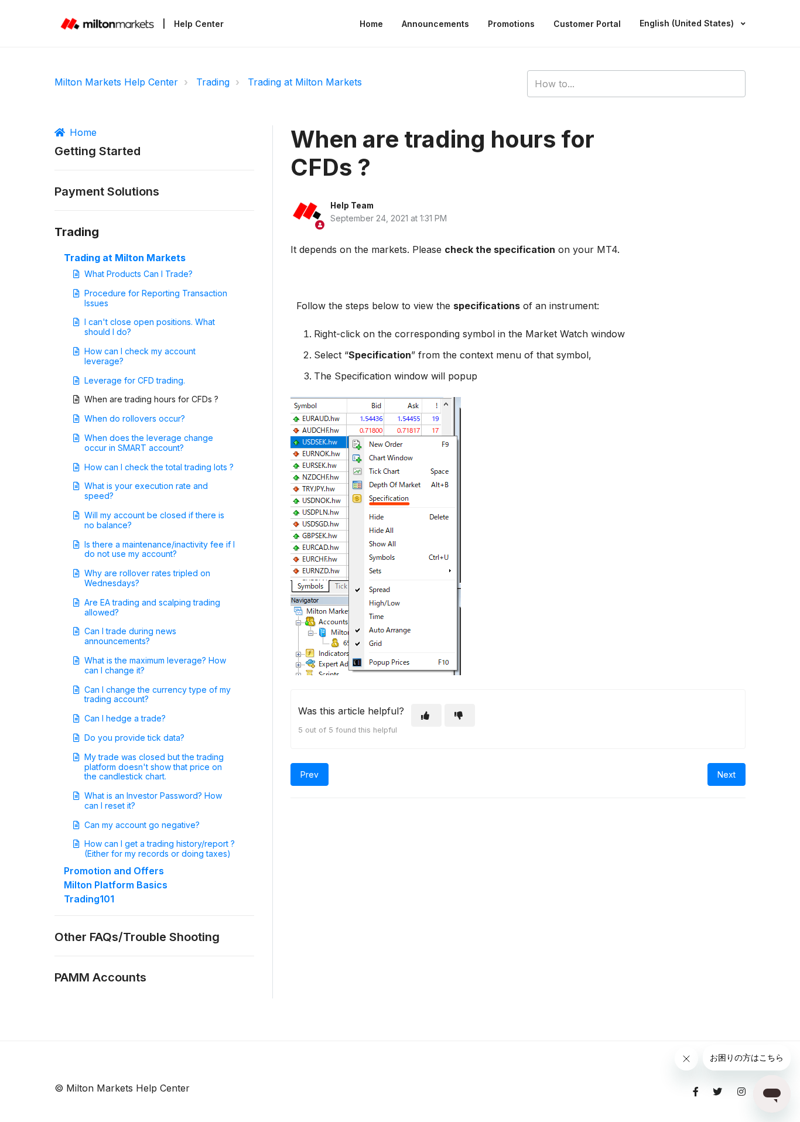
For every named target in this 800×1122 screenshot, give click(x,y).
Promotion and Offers (114, 871)
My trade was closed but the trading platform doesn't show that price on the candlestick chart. (154, 767)
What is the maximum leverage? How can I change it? (155, 665)
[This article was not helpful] (460, 715)
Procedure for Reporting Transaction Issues (155, 298)
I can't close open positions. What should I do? (149, 327)
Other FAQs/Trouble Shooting (137, 937)
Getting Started (97, 151)
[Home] (107, 24)
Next (726, 774)
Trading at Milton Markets (305, 82)
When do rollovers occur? (134, 418)
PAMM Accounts (100, 977)
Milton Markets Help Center (116, 82)
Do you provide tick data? (134, 738)
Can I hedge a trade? (125, 718)
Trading (213, 82)
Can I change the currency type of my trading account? (157, 694)
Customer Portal (587, 24)
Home (371, 24)
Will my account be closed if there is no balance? (154, 520)
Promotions (511, 24)
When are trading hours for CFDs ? (151, 399)
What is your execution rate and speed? (146, 491)
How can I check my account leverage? (140, 356)
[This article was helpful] (426, 715)
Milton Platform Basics (115, 885)
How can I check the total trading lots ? (159, 467)
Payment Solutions (106, 191)
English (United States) (688, 23)
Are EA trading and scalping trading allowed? (152, 607)
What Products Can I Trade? (138, 274)
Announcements (435, 24)
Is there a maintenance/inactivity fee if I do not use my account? (159, 549)
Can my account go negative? (142, 825)
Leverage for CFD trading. (134, 380)
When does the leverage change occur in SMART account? (148, 443)
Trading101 (89, 899)
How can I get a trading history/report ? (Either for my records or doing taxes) (159, 848)
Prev (309, 774)
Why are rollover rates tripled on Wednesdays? (147, 578)
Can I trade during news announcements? (130, 636)
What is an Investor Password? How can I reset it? (153, 800)
